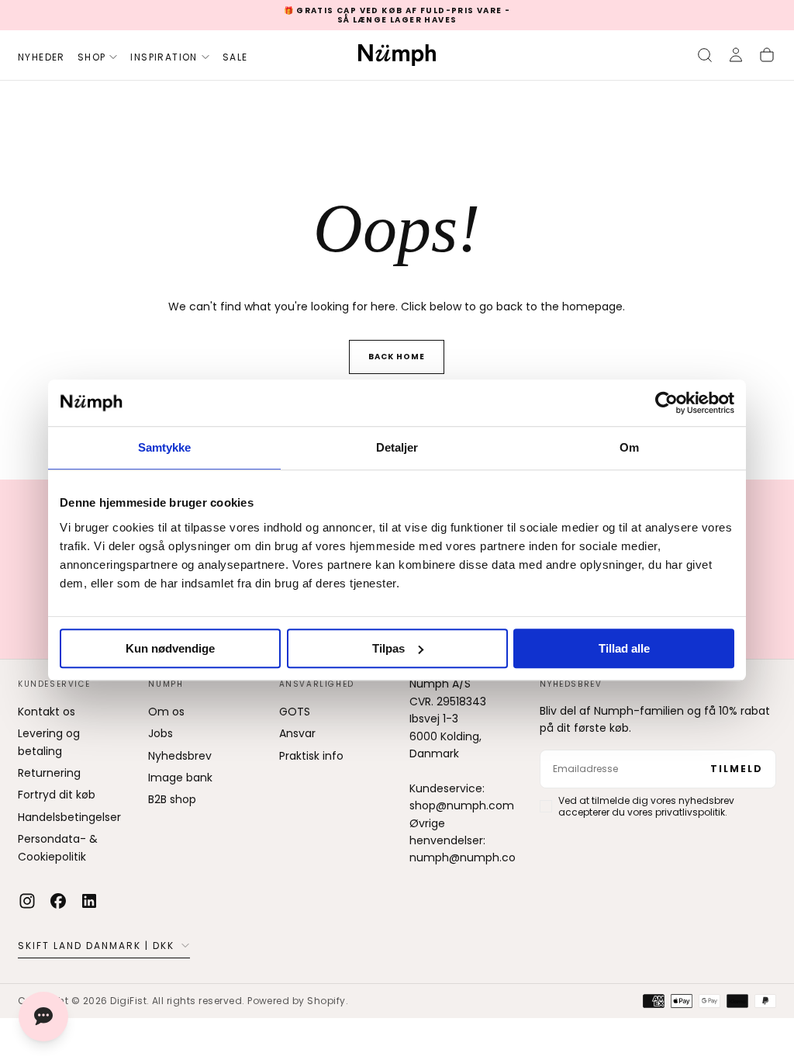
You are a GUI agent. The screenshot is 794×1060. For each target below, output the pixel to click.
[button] (705, 55)
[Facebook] (58, 901)
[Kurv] (767, 55)
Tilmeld (736, 768)
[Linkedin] (89, 901)
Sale (235, 57)
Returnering (49, 773)
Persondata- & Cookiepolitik (58, 847)
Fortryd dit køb (56, 794)
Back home (396, 356)
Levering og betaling (49, 742)
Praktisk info (311, 756)
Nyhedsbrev (180, 756)
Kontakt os (46, 711)
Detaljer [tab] (397, 447)
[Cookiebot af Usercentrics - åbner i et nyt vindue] (666, 402)
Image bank (180, 777)
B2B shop (172, 799)
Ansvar (297, 733)
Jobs (160, 733)
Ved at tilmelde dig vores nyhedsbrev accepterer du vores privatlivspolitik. (646, 806)
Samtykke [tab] (165, 447)
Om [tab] (629, 447)
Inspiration (163, 57)
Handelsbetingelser (69, 817)
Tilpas (388, 648)
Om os (166, 711)
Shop (92, 57)
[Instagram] (27, 901)
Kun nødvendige (170, 648)
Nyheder (41, 57)
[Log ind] (736, 55)
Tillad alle (624, 648)
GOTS (294, 711)
